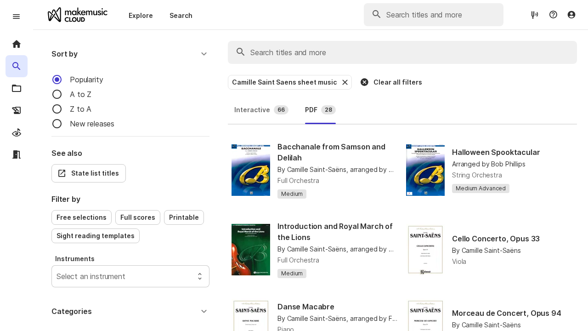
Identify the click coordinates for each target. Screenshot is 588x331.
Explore (141, 15)
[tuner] (535, 14)
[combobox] (58, 276)
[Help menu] (553, 15)
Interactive (259, 110)
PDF (318, 110)
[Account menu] (571, 15)
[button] (130, 54)
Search (181, 15)
